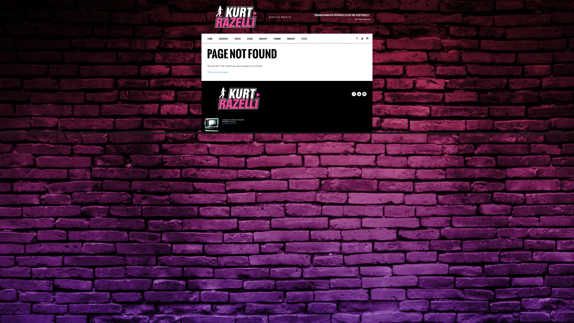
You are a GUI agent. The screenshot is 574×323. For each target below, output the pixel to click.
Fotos (304, 38)
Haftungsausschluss (229, 123)
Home (210, 38)
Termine (277, 38)
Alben (250, 38)
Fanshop (263, 38)
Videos (238, 38)
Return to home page (217, 72)
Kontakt (291, 38)
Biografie (223, 38)
